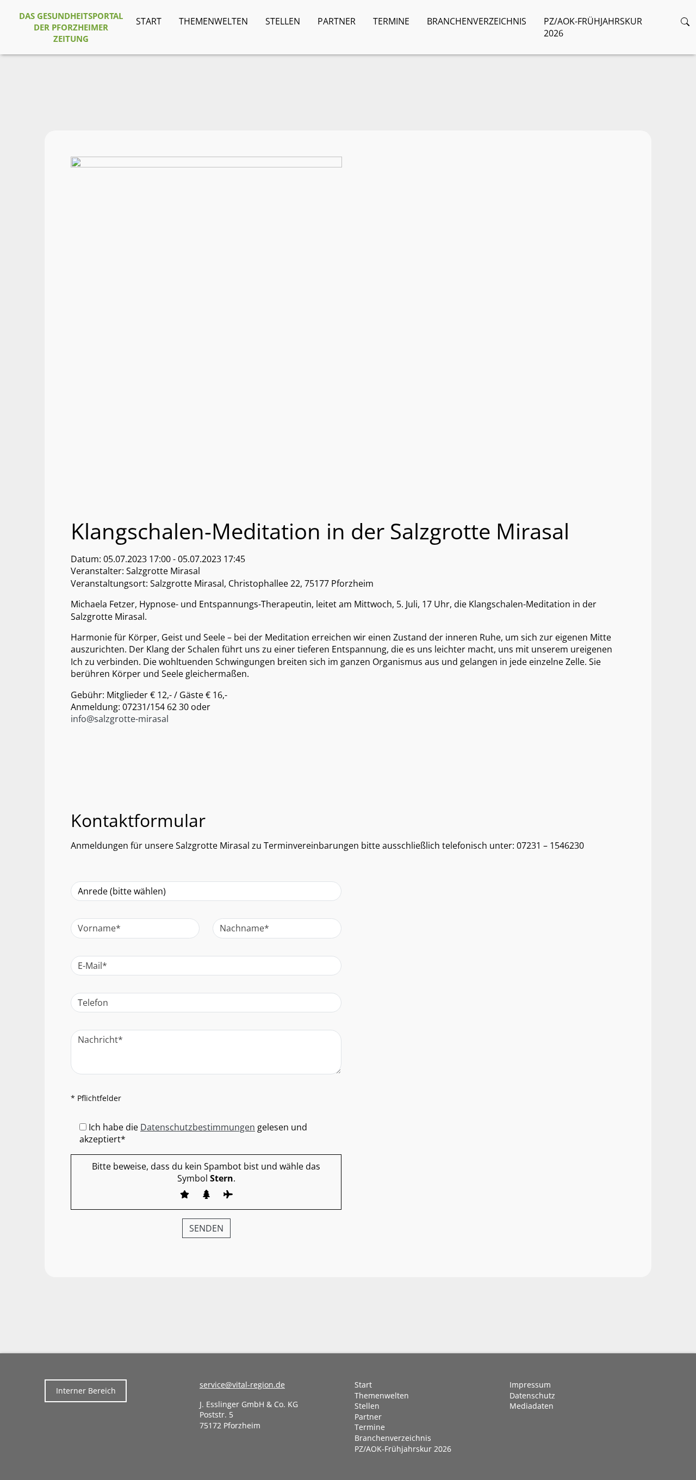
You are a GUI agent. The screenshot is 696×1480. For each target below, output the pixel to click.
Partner (337, 21)
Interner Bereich (86, 1390)
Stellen (282, 21)
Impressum (530, 1384)
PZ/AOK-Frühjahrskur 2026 (593, 27)
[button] (685, 21)
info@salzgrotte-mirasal (121, 719)
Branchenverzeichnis (476, 21)
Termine (391, 21)
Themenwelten (213, 21)
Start (148, 21)
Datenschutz (532, 1395)
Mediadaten (531, 1406)
